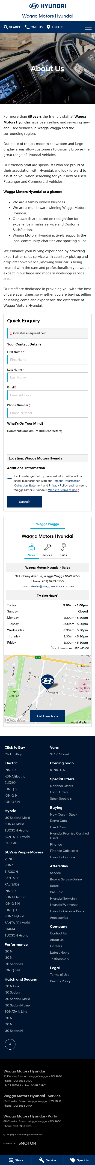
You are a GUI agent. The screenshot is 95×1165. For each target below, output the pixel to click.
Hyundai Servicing (63, 898)
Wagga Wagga (47, 524)
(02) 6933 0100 (53, 581)
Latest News (59, 952)
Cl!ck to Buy (13, 754)
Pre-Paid (56, 892)
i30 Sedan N (14, 964)
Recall (54, 886)
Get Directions (47, 716)
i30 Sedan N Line (17, 1005)
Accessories (59, 917)
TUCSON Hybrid (17, 830)
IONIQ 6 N (57, 770)
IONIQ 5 (11, 789)
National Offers (61, 786)
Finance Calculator (64, 851)
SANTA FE (12, 878)
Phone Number (18, 405)
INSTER (10, 770)
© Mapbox (82, 722)
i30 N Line (12, 986)
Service (55, 873)
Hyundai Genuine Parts (67, 911)
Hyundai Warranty (63, 905)
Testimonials (59, 959)
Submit (24, 502)
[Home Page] (47, 6)
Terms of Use (59, 974)
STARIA (10, 929)
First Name (15, 352)
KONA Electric (15, 776)
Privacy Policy (58, 485)
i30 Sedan (12, 992)
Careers (56, 946)
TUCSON (11, 872)
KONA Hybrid (14, 824)
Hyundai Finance (62, 857)
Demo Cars (58, 821)
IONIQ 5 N (12, 802)
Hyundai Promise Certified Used (69, 835)
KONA (9, 865)
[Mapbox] (16, 720)
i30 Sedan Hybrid (17, 818)
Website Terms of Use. (62, 490)
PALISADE (12, 843)
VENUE (10, 859)
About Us (57, 940)
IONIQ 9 (11, 795)
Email (11, 387)
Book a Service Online (66, 879)
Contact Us (58, 933)
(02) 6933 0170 (22, 1105)
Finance (56, 844)
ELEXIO (10, 782)
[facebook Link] (10, 1044)
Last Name (15, 369)
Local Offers (59, 792)
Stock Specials (61, 798)
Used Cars (58, 827)
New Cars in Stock (63, 814)
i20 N (8, 951)
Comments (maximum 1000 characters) (34, 431)
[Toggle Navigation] (88, 27)
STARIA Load (59, 754)
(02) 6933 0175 (22, 1126)
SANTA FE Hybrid (17, 837)
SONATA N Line (16, 1011)
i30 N (8, 957)
